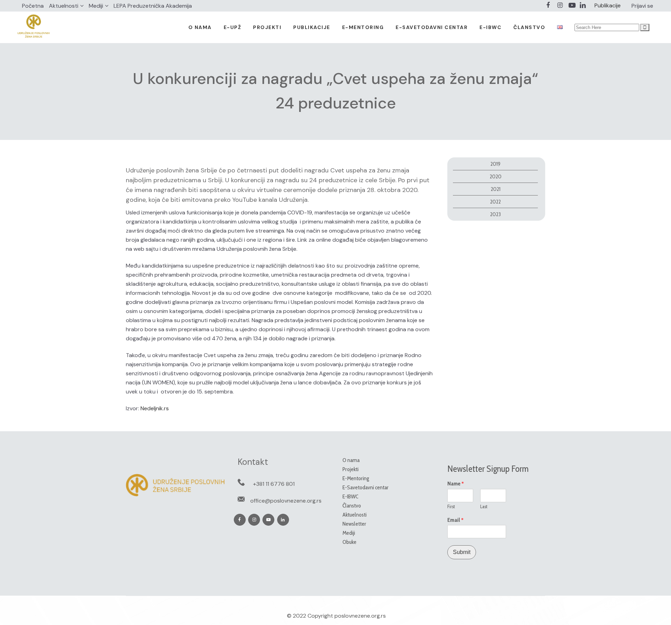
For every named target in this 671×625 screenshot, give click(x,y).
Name (455, 483)
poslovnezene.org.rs (360, 615)
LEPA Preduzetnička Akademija (153, 5)
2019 (495, 164)
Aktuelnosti (63, 5)
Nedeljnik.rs (154, 408)
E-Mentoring (355, 478)
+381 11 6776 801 (274, 484)
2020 (496, 176)
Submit (461, 552)
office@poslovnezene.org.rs (286, 500)
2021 (495, 189)
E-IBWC (350, 496)
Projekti (350, 469)
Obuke (349, 542)
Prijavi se (642, 5)
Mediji (96, 5)
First (451, 506)
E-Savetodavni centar (365, 487)
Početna (33, 5)
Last (484, 506)
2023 (495, 214)
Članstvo (351, 505)
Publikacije (607, 5)
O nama (351, 460)
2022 (495, 201)
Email (455, 520)
